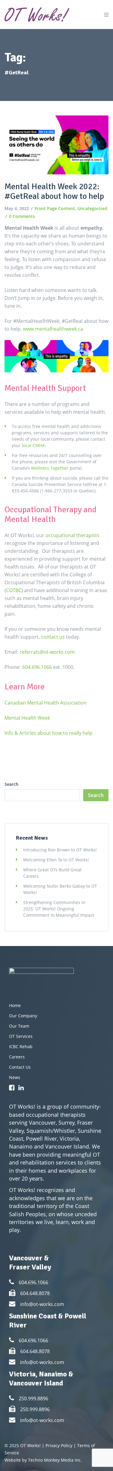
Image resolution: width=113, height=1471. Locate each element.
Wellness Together (49, 468)
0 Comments (22, 216)
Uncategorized (92, 208)
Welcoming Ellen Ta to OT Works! (56, 860)
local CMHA (33, 445)
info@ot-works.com (42, 1304)
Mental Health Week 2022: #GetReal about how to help (54, 191)
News (14, 1077)
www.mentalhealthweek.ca (53, 329)
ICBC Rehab (21, 1046)
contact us (53, 636)
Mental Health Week (27, 717)
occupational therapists (72, 535)
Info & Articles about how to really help (49, 733)
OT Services (21, 1036)
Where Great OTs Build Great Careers (52, 873)
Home (15, 1005)
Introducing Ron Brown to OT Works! (60, 850)
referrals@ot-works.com (47, 652)
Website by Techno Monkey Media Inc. (43, 1460)
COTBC (13, 590)
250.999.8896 (33, 1398)
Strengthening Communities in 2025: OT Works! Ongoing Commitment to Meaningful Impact (58, 908)
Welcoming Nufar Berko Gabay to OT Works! (60, 889)
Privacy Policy (59, 1445)
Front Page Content (55, 208)
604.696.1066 (37, 667)
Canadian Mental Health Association (45, 702)
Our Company (23, 1016)
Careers (17, 1057)
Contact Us (20, 1067)
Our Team (19, 1026)
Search (11, 784)
